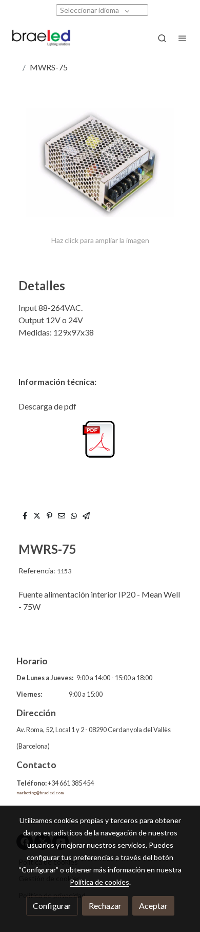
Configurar (52, 905)
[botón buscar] (162, 38)
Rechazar (105, 905)
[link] (41, 38)
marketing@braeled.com (40, 792)
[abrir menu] (182, 38)
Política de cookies (99, 882)
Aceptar (153, 905)
